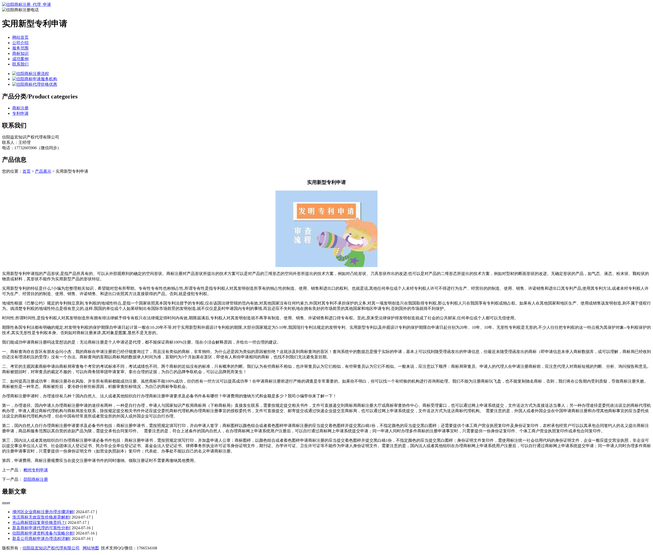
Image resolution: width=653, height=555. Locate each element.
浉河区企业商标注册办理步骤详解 (42, 512)
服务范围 (20, 48)
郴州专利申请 (35, 470)
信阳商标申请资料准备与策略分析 (42, 533)
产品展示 (43, 171)
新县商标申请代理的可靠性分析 (40, 528)
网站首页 (20, 37)
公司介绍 (20, 43)
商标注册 (20, 108)
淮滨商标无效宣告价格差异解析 (40, 517)
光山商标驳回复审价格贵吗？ (38, 522)
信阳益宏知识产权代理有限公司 (51, 548)
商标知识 (20, 53)
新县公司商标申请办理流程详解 (40, 538)
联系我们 (20, 64)
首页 (26, 171)
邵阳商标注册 (35, 479)
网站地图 (91, 548)
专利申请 (20, 113)
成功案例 (20, 59)
